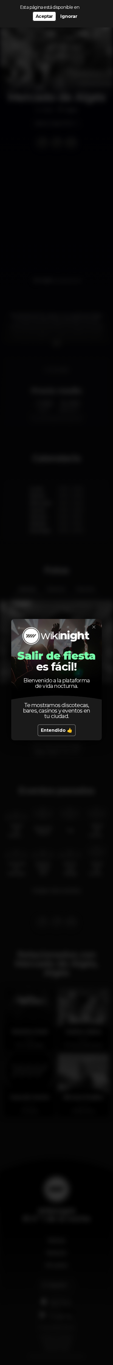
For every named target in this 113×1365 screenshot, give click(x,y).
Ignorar (68, 16)
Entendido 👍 (56, 730)
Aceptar (44, 16)
